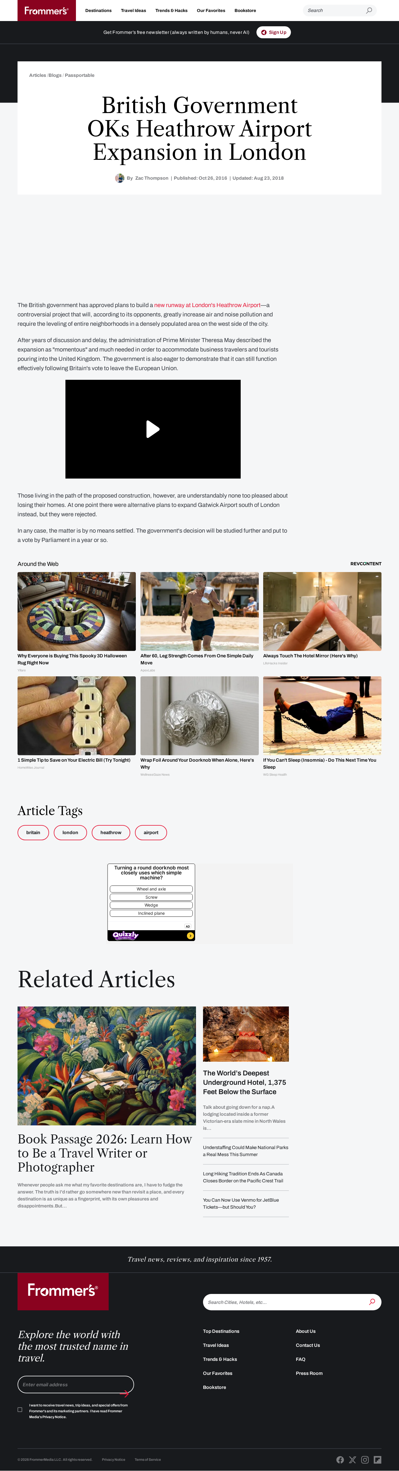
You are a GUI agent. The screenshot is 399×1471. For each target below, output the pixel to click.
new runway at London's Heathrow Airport (207, 305)
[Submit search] (371, 10)
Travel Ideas (133, 10)
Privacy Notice (113, 1460)
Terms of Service (148, 1460)
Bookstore (245, 10)
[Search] (373, 1301)
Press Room (309, 1373)
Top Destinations (221, 1331)
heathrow (111, 832)
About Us (306, 1331)
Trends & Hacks (171, 10)
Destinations (98, 10)
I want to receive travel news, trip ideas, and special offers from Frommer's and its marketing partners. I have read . (78, 1411)
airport (151, 832)
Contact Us (308, 1345)
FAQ (301, 1359)
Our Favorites (211, 10)
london (70, 832)
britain (33, 832)
